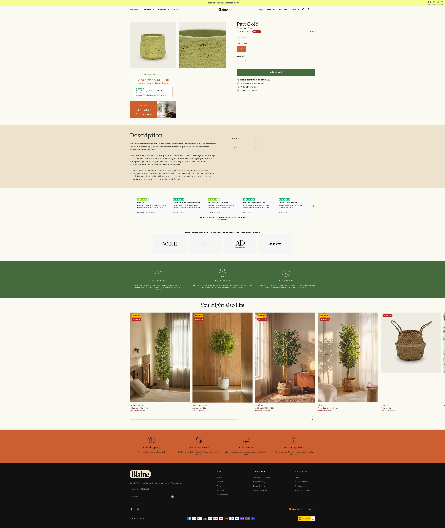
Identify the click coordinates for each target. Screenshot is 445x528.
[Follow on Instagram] (137, 509)
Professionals (222, 494)
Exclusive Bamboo (200, 405)
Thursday (385, 405)
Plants (219, 477)
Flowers (220, 481)
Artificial (147, 9)
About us (271, 9)
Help (260, 9)
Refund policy (259, 486)
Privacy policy (259, 481)
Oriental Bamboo (137, 405)
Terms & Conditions (261, 477)
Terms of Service (260, 490)
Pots (176, 9)
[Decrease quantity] (240, 61)
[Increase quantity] (250, 61)
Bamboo (259, 405)
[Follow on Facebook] (131, 509)
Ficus (320, 405)
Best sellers (135, 9)
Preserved (162, 9)
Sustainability (301, 486)
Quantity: (241, 56)
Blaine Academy (301, 481)
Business (283, 9)
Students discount (303, 490)
